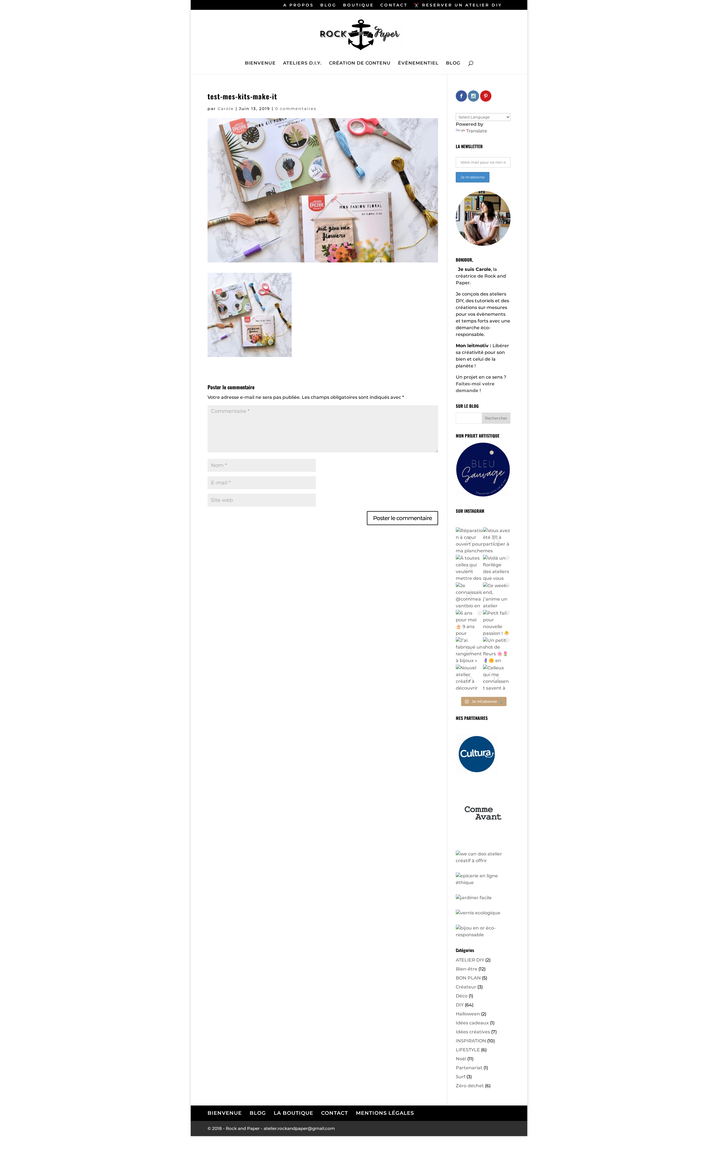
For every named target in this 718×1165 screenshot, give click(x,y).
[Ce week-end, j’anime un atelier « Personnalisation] (496, 596)
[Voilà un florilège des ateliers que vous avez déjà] (496, 568)
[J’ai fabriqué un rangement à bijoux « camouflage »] (469, 651)
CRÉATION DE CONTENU (360, 63)
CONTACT (394, 5)
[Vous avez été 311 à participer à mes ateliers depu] (496, 541)
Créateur (466, 987)
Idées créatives (473, 1031)
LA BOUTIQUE (293, 1113)
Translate (476, 131)
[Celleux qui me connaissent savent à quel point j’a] (496, 678)
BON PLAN (468, 978)
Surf (460, 1076)
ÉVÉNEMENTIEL (418, 63)
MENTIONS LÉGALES (385, 1113)
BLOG (328, 5)
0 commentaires (295, 108)
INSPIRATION (471, 1040)
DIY (460, 1005)
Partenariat (469, 1067)
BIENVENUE (260, 63)
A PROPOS (298, 5)
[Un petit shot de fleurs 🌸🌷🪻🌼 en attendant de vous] (496, 651)
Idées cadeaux (472, 1023)
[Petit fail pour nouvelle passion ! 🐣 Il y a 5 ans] (496, 623)
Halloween (468, 1014)
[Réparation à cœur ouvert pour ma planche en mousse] (469, 541)
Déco (462, 996)
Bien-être (466, 969)
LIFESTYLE (468, 1049)
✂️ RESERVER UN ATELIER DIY (458, 5)
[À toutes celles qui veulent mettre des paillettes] (469, 568)
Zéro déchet (470, 1085)
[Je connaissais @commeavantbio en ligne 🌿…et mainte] (469, 596)
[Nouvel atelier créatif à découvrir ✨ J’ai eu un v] (469, 678)
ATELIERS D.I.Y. (302, 63)
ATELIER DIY (470, 960)
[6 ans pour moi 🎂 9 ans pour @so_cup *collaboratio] (469, 623)
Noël (461, 1058)
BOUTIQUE (358, 5)
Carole (226, 108)
